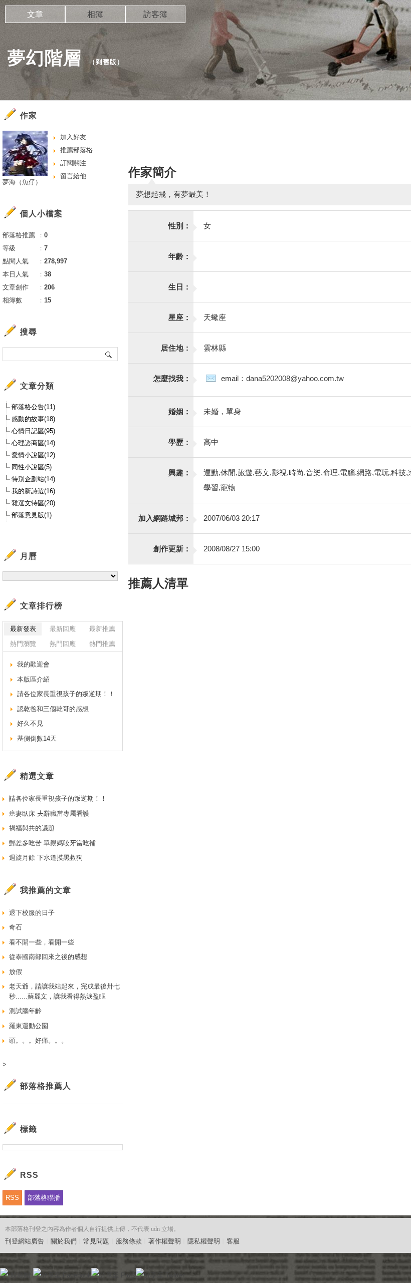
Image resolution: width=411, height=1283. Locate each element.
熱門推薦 (102, 644)
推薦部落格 (76, 150)
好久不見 (30, 723)
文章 (35, 14)
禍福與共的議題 (32, 828)
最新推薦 (102, 628)
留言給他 (73, 176)
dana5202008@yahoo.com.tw (295, 378)
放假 (15, 972)
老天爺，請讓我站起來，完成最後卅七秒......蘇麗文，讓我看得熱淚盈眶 (64, 991)
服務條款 (129, 1241)
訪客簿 (155, 14)
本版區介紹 (33, 679)
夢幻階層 (45, 58)
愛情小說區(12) (33, 455)
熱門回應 (63, 644)
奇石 (15, 927)
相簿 (95, 14)
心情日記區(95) (33, 431)
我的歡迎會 (33, 664)
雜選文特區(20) (33, 503)
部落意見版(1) (32, 515)
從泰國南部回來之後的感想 (48, 956)
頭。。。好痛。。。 (38, 1040)
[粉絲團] (4, 1272)
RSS (12, 1197)
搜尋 (109, 354)
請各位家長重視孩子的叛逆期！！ (66, 694)
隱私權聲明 (203, 1241)
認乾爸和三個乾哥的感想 (53, 709)
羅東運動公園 (28, 1026)
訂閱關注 (73, 163)
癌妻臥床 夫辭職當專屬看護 (49, 813)
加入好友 (73, 137)
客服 (233, 1241)
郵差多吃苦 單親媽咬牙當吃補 (52, 843)
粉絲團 (20, 1275)
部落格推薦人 (45, 1086)
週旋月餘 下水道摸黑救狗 (46, 857)
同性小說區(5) (32, 467)
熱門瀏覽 (23, 644)
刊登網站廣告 (24, 1241)
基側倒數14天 (37, 738)
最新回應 (63, 628)
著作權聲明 (164, 1241)
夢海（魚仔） (22, 182)
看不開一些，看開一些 (41, 942)
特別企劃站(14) (33, 479)
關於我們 (64, 1241)
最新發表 (23, 628)
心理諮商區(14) (33, 443)
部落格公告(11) (33, 407)
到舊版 (106, 62)
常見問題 (96, 1241)
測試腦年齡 (25, 1011)
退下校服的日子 (32, 912)
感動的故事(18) (33, 419)
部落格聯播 (44, 1197)
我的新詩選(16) (33, 491)
